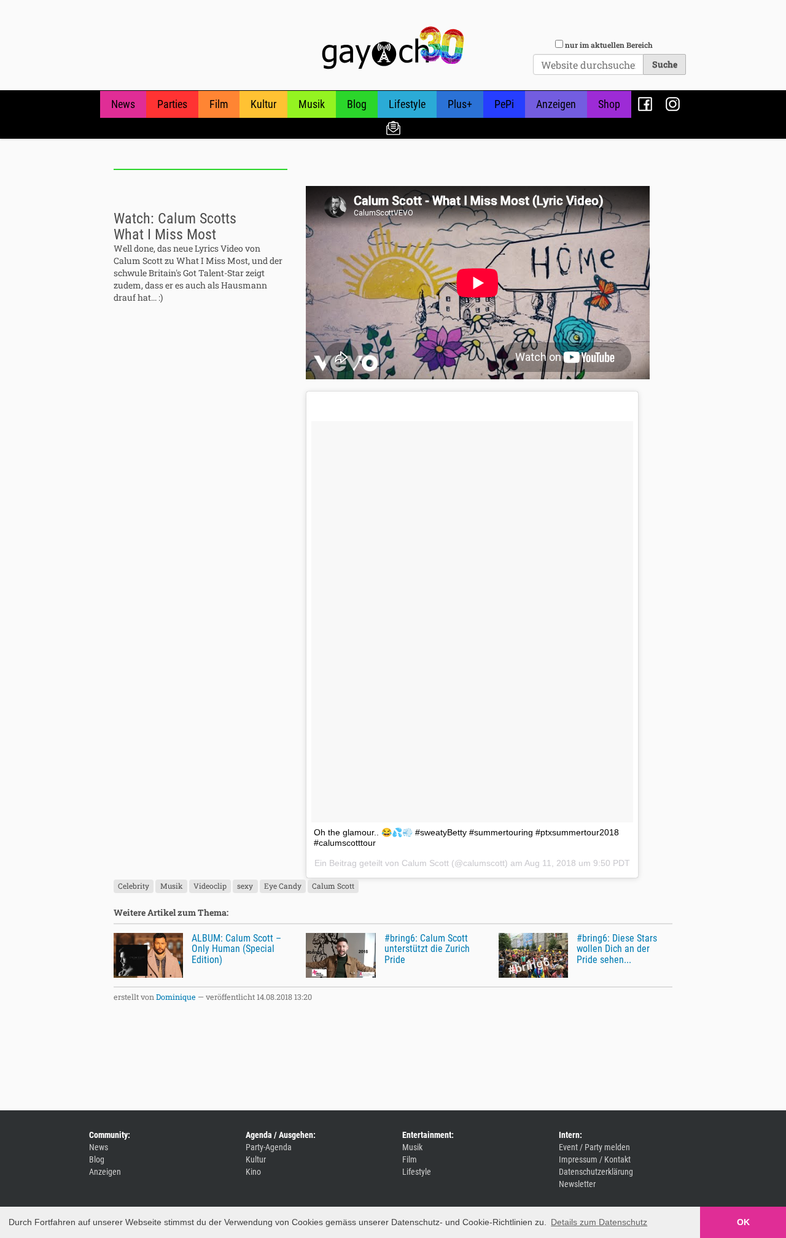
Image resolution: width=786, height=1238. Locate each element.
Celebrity (133, 886)
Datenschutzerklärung (596, 1172)
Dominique (176, 997)
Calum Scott (425, 863)
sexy (245, 886)
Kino (253, 1172)
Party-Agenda (269, 1147)
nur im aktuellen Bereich (609, 45)
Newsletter (393, 127)
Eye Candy (283, 886)
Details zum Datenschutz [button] (599, 1222)
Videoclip (210, 886)
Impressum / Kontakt (595, 1159)
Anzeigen (556, 104)
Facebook (645, 104)
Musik (311, 104)
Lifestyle (407, 104)
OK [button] (743, 1222)
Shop (609, 104)
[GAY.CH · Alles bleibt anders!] (393, 47)
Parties (172, 104)
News (123, 104)
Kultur (263, 104)
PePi (504, 104)
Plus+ (460, 104)
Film (218, 104)
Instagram (673, 104)
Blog (357, 104)
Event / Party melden (594, 1147)
